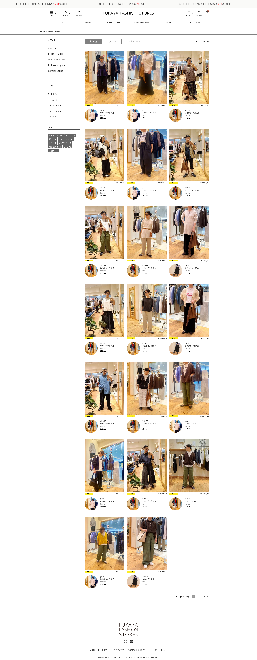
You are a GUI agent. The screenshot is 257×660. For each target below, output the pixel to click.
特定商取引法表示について (138, 649)
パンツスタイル (55, 147)
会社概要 (93, 649)
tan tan (88, 23)
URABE (187, 110)
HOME (42, 31)
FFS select (195, 23)
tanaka (187, 265)
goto (102, 110)
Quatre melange (142, 23)
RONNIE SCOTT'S (115, 23)
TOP (61, 23)
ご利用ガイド (105, 649)
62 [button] (204, 597)
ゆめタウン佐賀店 (107, 112)
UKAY (168, 23)
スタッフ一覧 (135, 41)
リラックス (67, 147)
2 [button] (196, 597)
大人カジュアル (55, 135)
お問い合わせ (119, 649)
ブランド (52, 40)
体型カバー (53, 150)
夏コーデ (52, 139)
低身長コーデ (69, 135)
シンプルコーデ (64, 143)
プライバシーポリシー (159, 649)
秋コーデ (52, 143)
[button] (207, 597)
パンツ (61, 139)
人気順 (112, 41)
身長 (50, 85)
